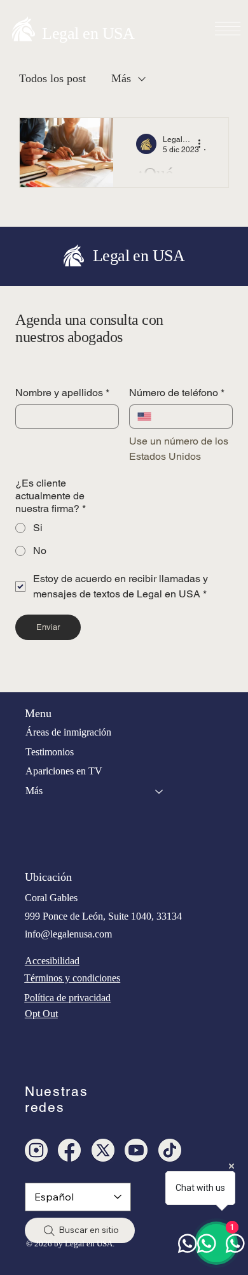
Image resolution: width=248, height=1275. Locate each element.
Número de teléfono (176, 393)
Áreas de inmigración (68, 732)
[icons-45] (36, 1150)
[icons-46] (103, 1150)
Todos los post (52, 78)
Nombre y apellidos (62, 393)
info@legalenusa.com (68, 934)
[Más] (160, 791)
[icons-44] (136, 1150)
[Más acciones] (203, 144)
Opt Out (41, 1013)
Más (121, 78)
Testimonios (49, 751)
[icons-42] (69, 1150)
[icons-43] (169, 1150)
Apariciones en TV (63, 771)
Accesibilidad (52, 960)
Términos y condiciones (72, 977)
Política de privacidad (67, 997)
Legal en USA (88, 33)
